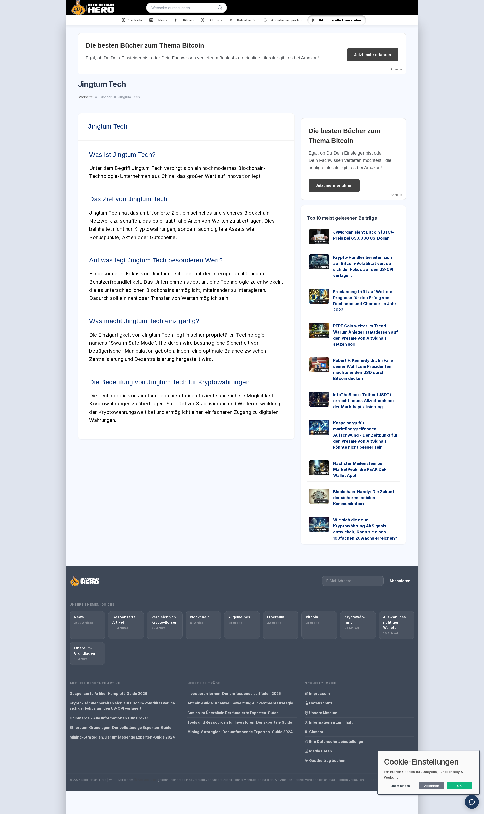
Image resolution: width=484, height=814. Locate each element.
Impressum (319, 693)
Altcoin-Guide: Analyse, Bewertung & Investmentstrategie (240, 703)
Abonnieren (400, 581)
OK (459, 786)
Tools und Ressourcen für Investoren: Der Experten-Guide (239, 722)
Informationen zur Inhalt (330, 722)
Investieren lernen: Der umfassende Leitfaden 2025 (234, 693)
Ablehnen (431, 786)
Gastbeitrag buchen (326, 760)
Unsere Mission (322, 712)
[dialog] (428, 772)
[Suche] (220, 7)
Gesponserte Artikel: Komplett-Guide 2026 (108, 693)
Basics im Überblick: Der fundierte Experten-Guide (233, 712)
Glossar (315, 732)
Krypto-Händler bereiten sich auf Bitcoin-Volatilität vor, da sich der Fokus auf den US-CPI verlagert (122, 705)
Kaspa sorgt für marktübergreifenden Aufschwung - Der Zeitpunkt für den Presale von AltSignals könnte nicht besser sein (365, 435)
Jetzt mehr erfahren (372, 55)
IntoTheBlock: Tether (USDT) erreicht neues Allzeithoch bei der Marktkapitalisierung (363, 400)
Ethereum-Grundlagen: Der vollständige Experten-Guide (120, 727)
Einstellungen (400, 786)
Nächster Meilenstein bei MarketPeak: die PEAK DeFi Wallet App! (360, 469)
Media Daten (320, 751)
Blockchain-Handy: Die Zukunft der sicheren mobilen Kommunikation (364, 497)
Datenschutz (320, 703)
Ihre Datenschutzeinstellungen (337, 741)
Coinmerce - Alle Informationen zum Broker (109, 718)
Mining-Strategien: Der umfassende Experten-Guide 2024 (122, 737)
